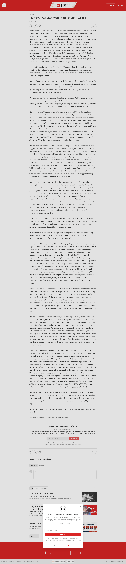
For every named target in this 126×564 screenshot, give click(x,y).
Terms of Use (71, 538)
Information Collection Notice (62, 540)
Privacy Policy (77, 540)
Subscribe (63, 534)
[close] (80, 506)
